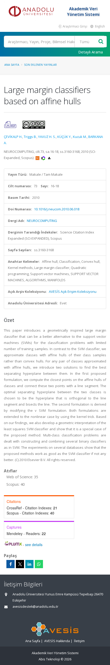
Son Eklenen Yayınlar (40, 65)
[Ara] (101, 42)
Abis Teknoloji (49, 659)
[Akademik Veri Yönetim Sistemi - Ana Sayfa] (32, 11)
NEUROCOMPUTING (42, 220)
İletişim (79, 641)
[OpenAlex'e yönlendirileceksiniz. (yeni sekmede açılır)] (49, 157)
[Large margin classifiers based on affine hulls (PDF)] (10, 124)
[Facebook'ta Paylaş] (10, 564)
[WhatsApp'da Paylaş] (39, 564)
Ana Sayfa (11, 65)
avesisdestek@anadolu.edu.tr (35, 606)
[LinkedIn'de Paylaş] (29, 564)
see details (33, 544)
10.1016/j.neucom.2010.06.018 (56, 209)
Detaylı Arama (90, 51)
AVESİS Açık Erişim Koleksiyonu (72, 291)
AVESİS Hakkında (57, 641)
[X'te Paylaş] (20, 564)
